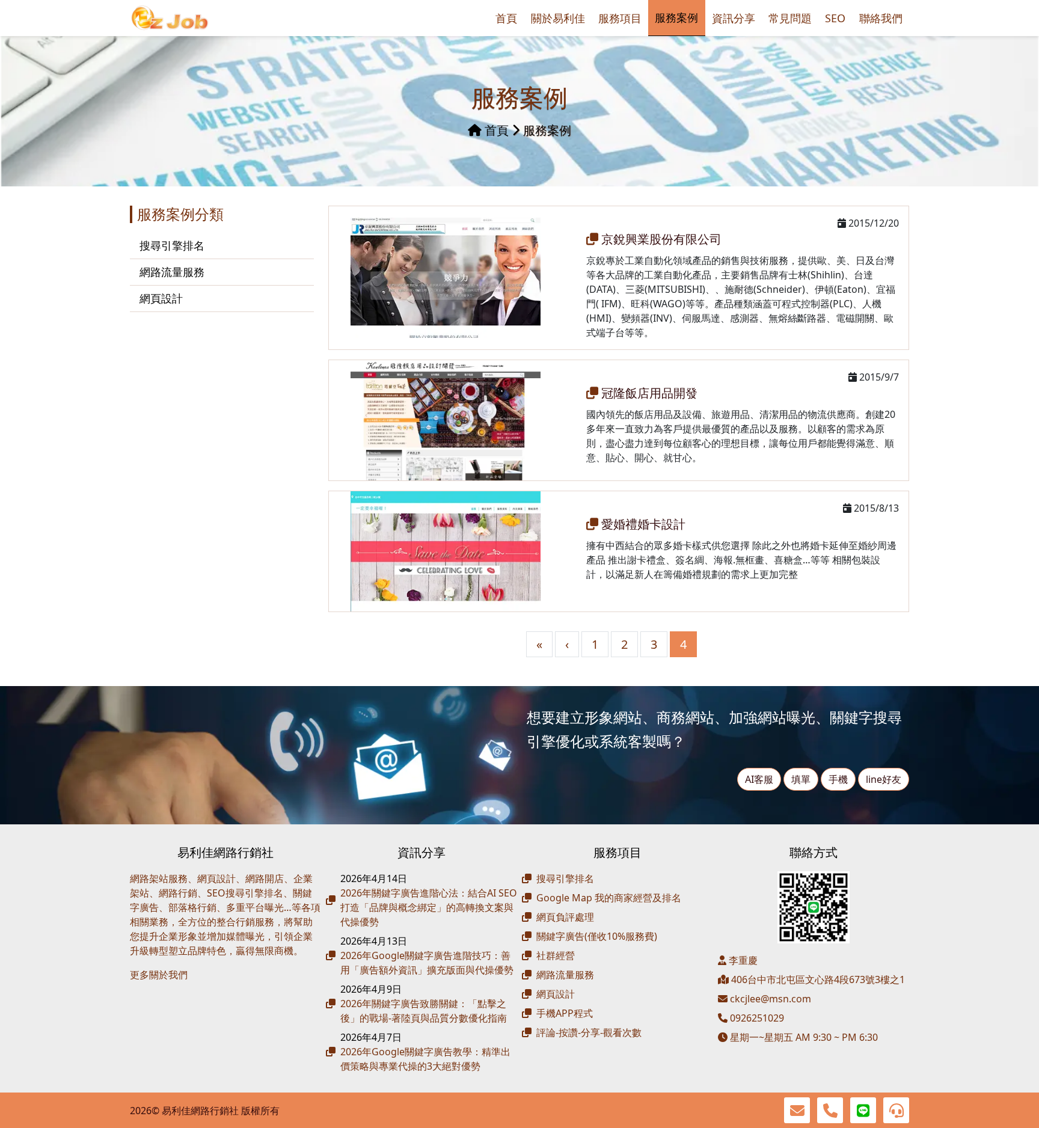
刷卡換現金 (178, 994)
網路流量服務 (171, 272)
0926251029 (756, 1018)
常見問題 (790, 18)
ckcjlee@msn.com (770, 998)
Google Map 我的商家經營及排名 (608, 897)
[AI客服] (896, 1110)
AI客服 (759, 779)
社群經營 (555, 955)
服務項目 (620, 18)
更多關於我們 (159, 974)
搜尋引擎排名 (171, 245)
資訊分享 (733, 18)
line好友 (883, 779)
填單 (801, 779)
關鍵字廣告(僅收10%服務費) (596, 936)
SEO (835, 18)
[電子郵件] (797, 1110)
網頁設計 (161, 298)
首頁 (506, 18)
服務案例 (676, 17)
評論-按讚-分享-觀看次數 (589, 1032)
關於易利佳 (558, 18)
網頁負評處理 (565, 917)
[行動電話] (830, 1110)
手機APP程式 (564, 1013)
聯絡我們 (881, 18)
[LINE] (863, 1110)
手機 (838, 779)
